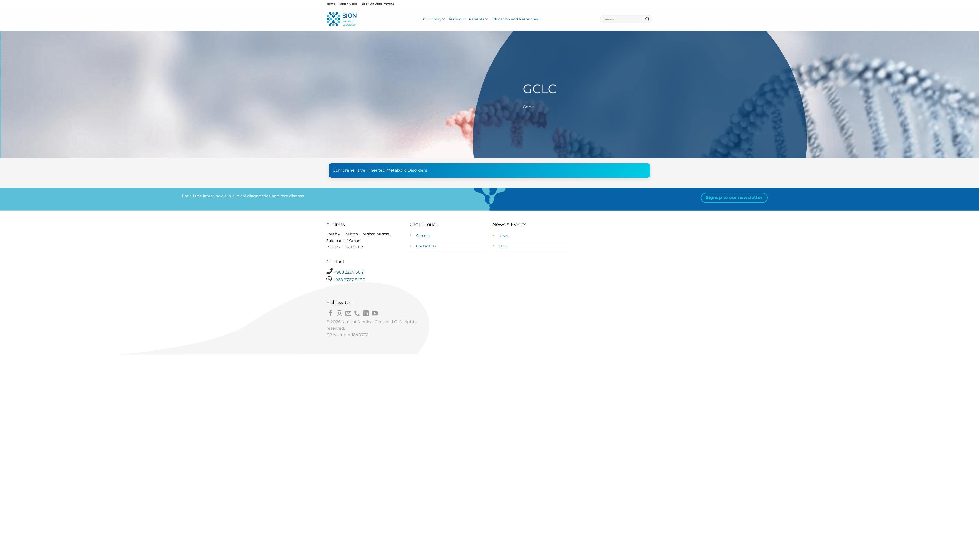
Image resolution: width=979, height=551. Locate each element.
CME (503, 246)
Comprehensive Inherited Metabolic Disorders (380, 170)
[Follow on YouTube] (375, 313)
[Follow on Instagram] (339, 313)
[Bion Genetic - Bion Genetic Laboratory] (341, 19)
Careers (423, 235)
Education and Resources (514, 19)
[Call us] (357, 313)
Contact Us (426, 246)
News (503, 235)
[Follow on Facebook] (331, 313)
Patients (476, 19)
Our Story (432, 19)
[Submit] (647, 19)
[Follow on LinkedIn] (366, 313)
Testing (455, 19)
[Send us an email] (348, 313)
